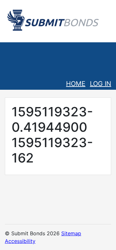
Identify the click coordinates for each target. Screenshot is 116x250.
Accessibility (20, 241)
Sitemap (71, 233)
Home (75, 84)
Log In (100, 84)
